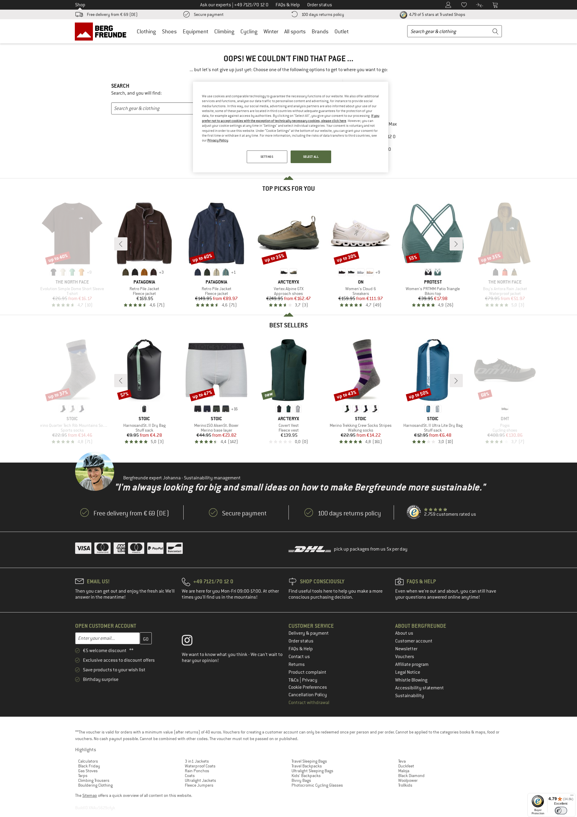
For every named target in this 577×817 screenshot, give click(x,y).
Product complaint (307, 672)
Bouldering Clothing (95, 785)
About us (404, 633)
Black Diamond (411, 775)
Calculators (88, 761)
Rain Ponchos (197, 770)
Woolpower (408, 780)
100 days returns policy (322, 14)
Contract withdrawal (308, 703)
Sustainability (409, 696)
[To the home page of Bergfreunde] (102, 31)
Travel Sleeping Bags (309, 761)
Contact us (299, 657)
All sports (295, 31)
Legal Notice (407, 672)
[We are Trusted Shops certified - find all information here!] (414, 512)
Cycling (249, 31)
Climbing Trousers (93, 780)
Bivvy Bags (301, 780)
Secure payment (209, 14)
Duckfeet (406, 766)
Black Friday (89, 766)
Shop (80, 5)
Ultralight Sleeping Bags (312, 770)
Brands (320, 31)
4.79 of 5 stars (436, 14)
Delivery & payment (308, 633)
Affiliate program (412, 664)
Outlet (341, 31)
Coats (190, 775)
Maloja (403, 770)
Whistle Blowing (411, 680)
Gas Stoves (88, 770)
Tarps (82, 775)
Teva (402, 761)
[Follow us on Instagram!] (191, 641)
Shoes (169, 31)
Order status (300, 641)
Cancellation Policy (307, 695)
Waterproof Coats (200, 766)
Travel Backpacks (307, 766)
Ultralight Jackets (200, 780)
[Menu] (571, 796)
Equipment (195, 31)
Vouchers (404, 657)
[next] (456, 244)
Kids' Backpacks (306, 775)
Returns (296, 664)
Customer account (413, 641)
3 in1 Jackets (197, 761)
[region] (290, 127)
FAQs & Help (300, 649)
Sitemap (89, 795)
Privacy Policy (217, 140)
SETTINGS (267, 157)
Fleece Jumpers (199, 785)
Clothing (146, 31)
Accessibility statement (419, 688)
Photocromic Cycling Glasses (317, 785)
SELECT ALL (311, 157)
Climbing (224, 31)
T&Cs (294, 680)
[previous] (120, 244)
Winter (271, 31)
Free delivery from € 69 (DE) (112, 14)
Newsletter (406, 649)
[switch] (561, 810)
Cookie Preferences (307, 687)
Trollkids (405, 785)
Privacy (309, 680)
